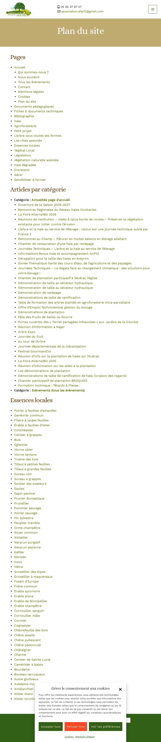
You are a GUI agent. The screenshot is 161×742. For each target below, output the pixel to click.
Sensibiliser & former (30, 180)
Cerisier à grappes (28, 435)
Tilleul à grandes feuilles (32, 469)
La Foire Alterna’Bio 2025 (37, 361)
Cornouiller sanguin (29, 611)
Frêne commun (25, 586)
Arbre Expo (26, 332)
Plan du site (27, 101)
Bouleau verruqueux (29, 674)
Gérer (18, 175)
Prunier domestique (29, 498)
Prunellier (21, 503)
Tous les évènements (34, 82)
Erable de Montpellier (30, 601)
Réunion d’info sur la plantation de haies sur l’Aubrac (58, 356)
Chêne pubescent (27, 640)
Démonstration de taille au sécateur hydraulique (55, 283)
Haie (17, 121)
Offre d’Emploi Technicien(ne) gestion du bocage (55, 307)
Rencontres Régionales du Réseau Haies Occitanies (57, 210)
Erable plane (23, 596)
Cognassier (22, 625)
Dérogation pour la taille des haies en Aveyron (53, 258)
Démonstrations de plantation (41, 312)
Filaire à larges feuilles (31, 420)
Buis (17, 440)
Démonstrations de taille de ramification (49, 297)
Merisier (20, 557)
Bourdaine (22, 669)
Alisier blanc (23, 694)
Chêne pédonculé (27, 645)
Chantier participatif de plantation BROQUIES (52, 381)
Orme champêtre (27, 528)
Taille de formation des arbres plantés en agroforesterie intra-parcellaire (74, 302)
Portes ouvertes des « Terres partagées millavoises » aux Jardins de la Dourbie (78, 322)
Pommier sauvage (27, 508)
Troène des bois (26, 459)
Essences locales (27, 145)
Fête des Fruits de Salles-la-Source (45, 317)
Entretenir (22, 170)
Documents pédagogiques (34, 106)
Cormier (20, 620)
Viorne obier (23, 449)
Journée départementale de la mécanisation (52, 346)
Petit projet (23, 131)
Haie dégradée (25, 165)
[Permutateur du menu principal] (152, 9)
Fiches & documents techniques (38, 111)
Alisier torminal (26, 699)
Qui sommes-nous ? (33, 72)
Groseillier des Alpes (29, 572)
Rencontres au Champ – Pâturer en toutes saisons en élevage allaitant (72, 239)
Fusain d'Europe (26, 581)
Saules (19, 488)
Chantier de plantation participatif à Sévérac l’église (57, 278)
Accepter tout (50, 726)
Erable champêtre (28, 606)
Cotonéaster (23, 430)
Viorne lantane (25, 454)
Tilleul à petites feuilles (32, 464)
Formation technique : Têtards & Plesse (48, 385)
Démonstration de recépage (39, 292)
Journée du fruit (30, 336)
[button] (120, 689)
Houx (18, 562)
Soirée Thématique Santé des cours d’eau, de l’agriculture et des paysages (75, 263)
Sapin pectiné (24, 493)
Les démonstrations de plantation (44, 371)
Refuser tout (76, 726)
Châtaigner (22, 650)
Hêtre (18, 567)
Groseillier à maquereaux (33, 577)
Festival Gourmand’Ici (34, 351)
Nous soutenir (29, 77)
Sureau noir (23, 474)
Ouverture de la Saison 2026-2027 (44, 205)
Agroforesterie (25, 126)
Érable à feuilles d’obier (32, 425)
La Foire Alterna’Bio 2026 (37, 214)
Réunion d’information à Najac (41, 327)
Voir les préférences (105, 726)
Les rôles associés (28, 140)
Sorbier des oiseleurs (30, 484)
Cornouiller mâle (27, 616)
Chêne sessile (24, 635)
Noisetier (21, 537)
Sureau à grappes (27, 479)
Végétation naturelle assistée (36, 160)
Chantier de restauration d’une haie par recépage (56, 244)
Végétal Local (24, 150)
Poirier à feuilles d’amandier (35, 410)
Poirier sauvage (25, 513)
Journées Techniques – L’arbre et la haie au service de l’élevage (66, 249)
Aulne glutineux (26, 679)
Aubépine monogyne (29, 684)
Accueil (19, 67)
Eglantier (21, 445)
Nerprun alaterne (27, 547)
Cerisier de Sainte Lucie (32, 659)
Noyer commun (26, 532)
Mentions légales (84, 736)
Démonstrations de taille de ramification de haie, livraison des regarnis (72, 376)
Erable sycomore (27, 591)
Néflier (19, 552)
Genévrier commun (28, 415)
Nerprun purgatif (27, 542)
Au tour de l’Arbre (31, 341)
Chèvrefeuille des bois (31, 630)
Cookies (69, 736)
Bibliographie (24, 116)
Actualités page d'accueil (51, 200)
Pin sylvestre (23, 518)
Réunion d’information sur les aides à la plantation (57, 366)
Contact (24, 87)
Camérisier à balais (28, 664)
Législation (22, 155)
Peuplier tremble (27, 523)
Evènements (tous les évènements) (58, 390)
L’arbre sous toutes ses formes (37, 135)
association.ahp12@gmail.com (82, 11)
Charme (20, 655)
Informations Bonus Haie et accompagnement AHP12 (58, 253)
